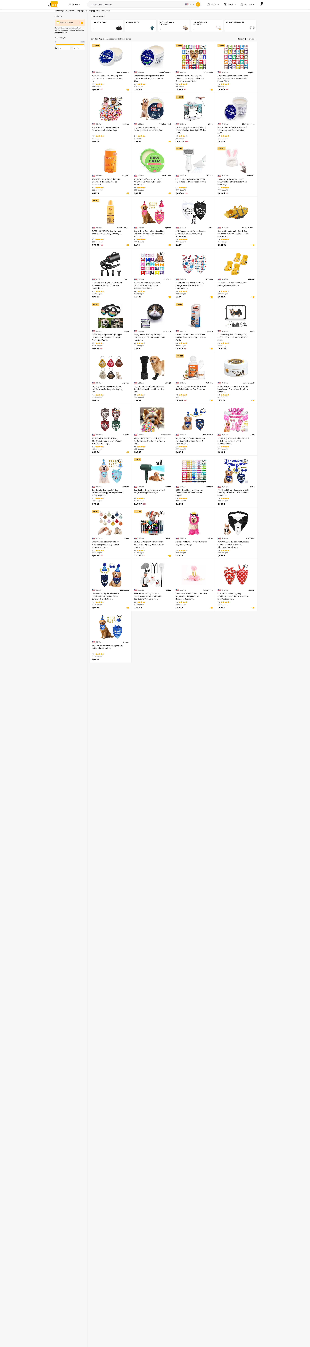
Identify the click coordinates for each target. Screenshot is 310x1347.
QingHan (251, 72)
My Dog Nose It (248, 383)
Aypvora (125, 383)
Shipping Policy (61, 32)
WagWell (125, 176)
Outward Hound (248, 228)
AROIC (251, 435)
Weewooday (124, 590)
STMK (252, 487)
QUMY (126, 331)
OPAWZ (168, 538)
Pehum (168, 487)
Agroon (168, 228)
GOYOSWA (250, 538)
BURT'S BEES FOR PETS (123, 228)
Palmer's (209, 331)
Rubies (210, 538)
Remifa (126, 435)
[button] (213, 4)
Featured (250, 39)
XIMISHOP (250, 176)
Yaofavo (209, 279)
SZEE (211, 228)
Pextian (168, 590)
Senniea (126, 124)
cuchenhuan (166, 435)
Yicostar (125, 487)
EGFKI (126, 279)
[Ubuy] (53, 4)
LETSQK (168, 383)
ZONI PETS (167, 331)
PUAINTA (209, 383)
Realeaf (251, 590)
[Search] (198, 4)
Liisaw (210, 124)
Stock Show (208, 590)
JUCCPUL (167, 279)
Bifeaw (126, 538)
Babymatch (208, 72)
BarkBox (251, 279)
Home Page (59, 11)
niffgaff (251, 331)
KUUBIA (210, 176)
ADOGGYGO (208, 435)
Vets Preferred (165, 124)
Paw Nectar (166, 176)
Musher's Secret (123, 72)
